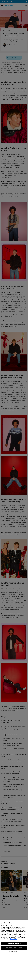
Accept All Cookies (14, 943)
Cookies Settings (14, 951)
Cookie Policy (14, 938)
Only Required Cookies (14, 948)
